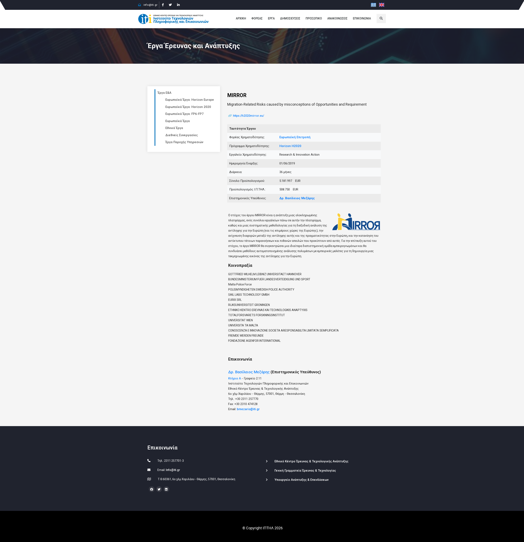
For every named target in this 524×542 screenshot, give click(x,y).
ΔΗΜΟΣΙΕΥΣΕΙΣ (290, 18)
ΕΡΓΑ (271, 18)
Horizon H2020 (290, 146)
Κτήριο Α (234, 378)
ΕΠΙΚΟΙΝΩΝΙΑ (362, 18)
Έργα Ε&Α (164, 93)
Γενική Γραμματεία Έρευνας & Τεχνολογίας (305, 470)
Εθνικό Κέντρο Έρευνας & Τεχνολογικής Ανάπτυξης (311, 461)
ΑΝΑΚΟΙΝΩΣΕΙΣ (337, 18)
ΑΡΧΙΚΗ (241, 18)
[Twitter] (170, 5)
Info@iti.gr (173, 470)
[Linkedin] (178, 5)
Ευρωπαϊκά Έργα (177, 121)
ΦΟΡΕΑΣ (257, 18)
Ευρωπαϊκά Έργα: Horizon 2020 (188, 107)
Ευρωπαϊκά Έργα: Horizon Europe (189, 100)
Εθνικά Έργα (174, 128)
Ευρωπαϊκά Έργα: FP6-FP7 (184, 114)
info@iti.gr (150, 4)
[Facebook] (162, 5)
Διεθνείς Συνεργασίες (181, 135)
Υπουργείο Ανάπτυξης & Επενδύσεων (301, 480)
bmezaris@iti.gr (248, 409)
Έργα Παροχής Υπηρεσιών (184, 142)
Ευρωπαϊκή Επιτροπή (295, 137)
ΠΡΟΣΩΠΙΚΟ (314, 18)
